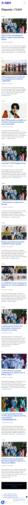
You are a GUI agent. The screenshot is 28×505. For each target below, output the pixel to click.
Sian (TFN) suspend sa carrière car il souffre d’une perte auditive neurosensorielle (13, 122)
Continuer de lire (21, 52)
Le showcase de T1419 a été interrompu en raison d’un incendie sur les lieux (11, 328)
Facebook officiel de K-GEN (10, 495)
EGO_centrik (10, 42)
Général (3, 16)
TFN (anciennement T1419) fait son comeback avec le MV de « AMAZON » (13, 79)
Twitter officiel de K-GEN (9, 494)
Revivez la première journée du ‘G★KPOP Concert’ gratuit (12, 243)
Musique (3, 439)
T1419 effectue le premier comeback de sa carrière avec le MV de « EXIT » (13, 373)
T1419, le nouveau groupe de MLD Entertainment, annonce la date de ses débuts (13, 461)
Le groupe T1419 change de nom (13, 163)
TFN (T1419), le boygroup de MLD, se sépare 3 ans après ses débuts (12, 37)
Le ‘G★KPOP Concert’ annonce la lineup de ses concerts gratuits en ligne (14, 285)
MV (2, 58)
